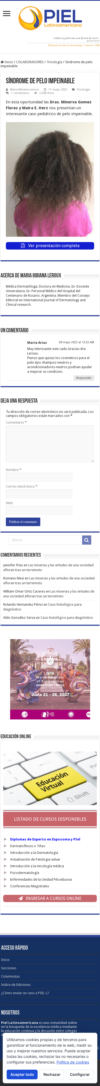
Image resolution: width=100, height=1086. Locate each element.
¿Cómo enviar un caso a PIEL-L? (25, 993)
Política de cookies (73, 1062)
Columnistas (10, 976)
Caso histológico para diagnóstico (67, 618)
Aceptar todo (22, 1074)
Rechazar (52, 1074)
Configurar (80, 1074)
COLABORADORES (30, 62)
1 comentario (20, 93)
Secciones (8, 968)
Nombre (13, 470)
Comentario (16, 422)
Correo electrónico (21, 486)
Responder (83, 378)
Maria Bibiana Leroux (24, 89)
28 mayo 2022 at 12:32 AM (76, 342)
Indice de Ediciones (16, 985)
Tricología (54, 62)
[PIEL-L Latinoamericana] (50, 17)
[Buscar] (86, 540)
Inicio (8, 62)
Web (9, 503)
